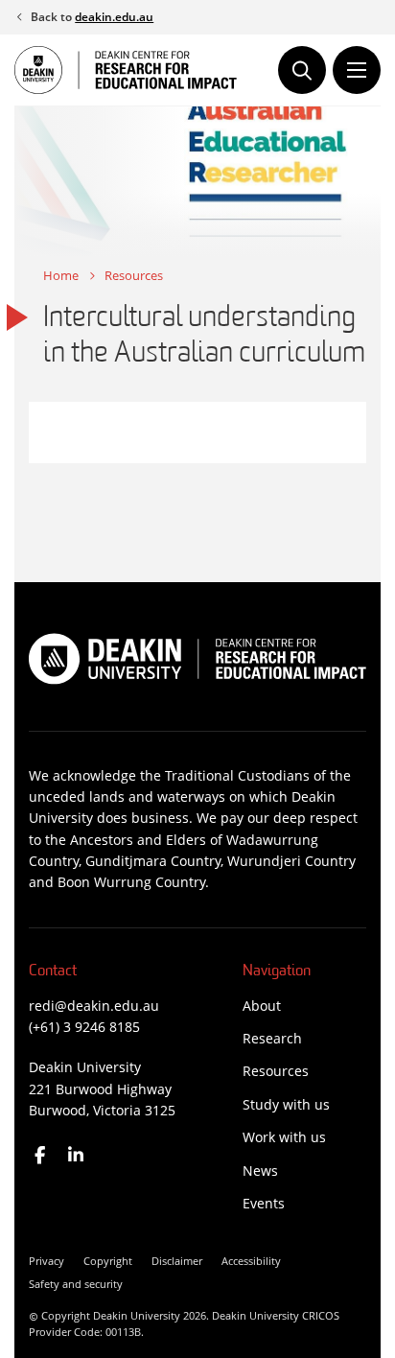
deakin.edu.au (114, 17)
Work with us (284, 1137)
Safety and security (76, 1283)
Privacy (46, 1260)
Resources (134, 275)
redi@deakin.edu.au (94, 1005)
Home (61, 275)
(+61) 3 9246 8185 (84, 1027)
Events (264, 1203)
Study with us (286, 1104)
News (260, 1170)
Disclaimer (176, 1260)
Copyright (107, 1260)
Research (272, 1038)
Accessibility (251, 1260)
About (262, 1005)
